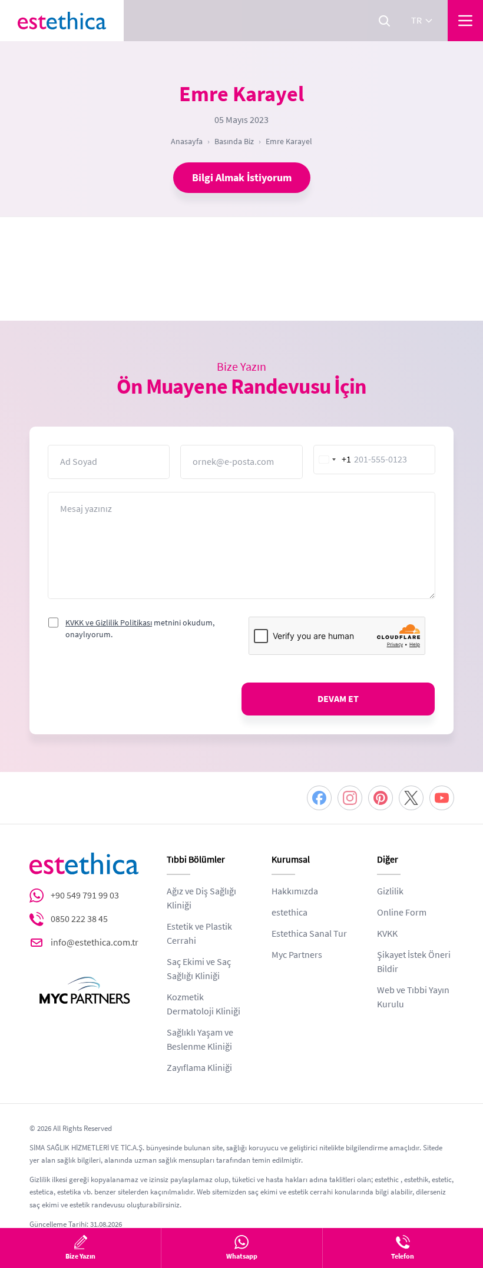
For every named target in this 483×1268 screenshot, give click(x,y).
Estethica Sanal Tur (309, 933)
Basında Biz (234, 141)
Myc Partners (297, 955)
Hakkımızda (295, 891)
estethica (289, 912)
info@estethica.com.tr (94, 942)
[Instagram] (350, 798)
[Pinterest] (380, 798)
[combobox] (333, 459)
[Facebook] (319, 798)
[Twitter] (411, 798)
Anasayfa (187, 141)
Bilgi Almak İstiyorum (242, 178)
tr (416, 20)
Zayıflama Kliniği (199, 1068)
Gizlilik (390, 891)
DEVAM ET (338, 699)
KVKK (387, 933)
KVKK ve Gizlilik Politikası (108, 622)
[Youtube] (442, 798)
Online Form (401, 912)
